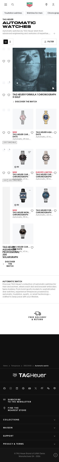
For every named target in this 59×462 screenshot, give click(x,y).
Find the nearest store (17, 409)
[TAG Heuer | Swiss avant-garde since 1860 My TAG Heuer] (29, 375)
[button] (53, 4)
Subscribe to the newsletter (19, 401)
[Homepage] (30, 4)
